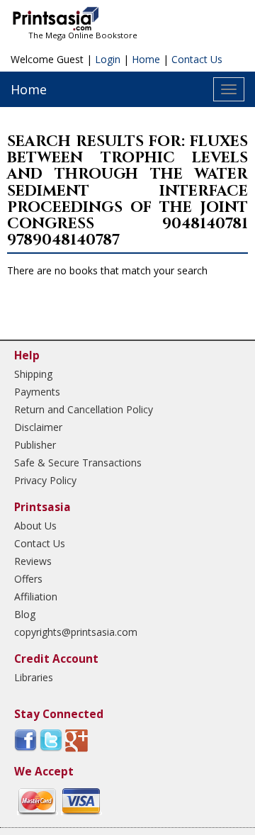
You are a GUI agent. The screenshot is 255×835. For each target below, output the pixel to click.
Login (107, 59)
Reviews (33, 561)
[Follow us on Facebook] (25, 739)
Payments (37, 391)
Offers (28, 578)
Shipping (33, 374)
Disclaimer (38, 427)
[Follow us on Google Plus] (76, 739)
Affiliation (35, 596)
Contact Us (196, 59)
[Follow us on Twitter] (51, 739)
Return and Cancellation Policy (83, 409)
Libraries (33, 677)
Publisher (35, 445)
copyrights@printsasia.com (75, 632)
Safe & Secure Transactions (78, 462)
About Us (35, 525)
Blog (24, 614)
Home (146, 59)
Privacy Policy (45, 480)
